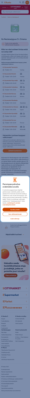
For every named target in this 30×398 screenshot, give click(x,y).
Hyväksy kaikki (15, 209)
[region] (15, 199)
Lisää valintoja (14, 218)
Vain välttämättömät (15, 214)
